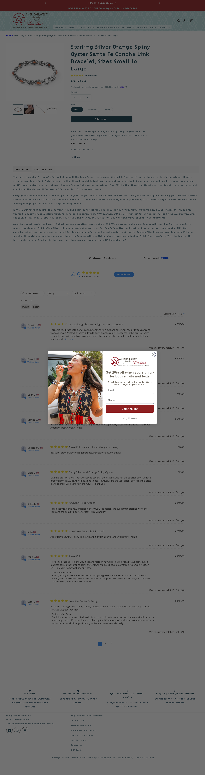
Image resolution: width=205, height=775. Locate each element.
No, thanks (130, 418)
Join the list (130, 408)
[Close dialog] (153, 354)
